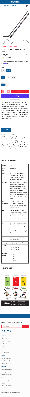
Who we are (4, 338)
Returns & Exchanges (6, 374)
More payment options (15, 99)
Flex (2, 82)
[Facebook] (5, 331)
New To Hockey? (5, 361)
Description (6, 129)
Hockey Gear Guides (6, 358)
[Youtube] (8, 331)
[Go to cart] (27, 6)
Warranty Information (6, 372)
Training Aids (4, 363)
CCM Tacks (4, 46)
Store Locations (5, 352)
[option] (15, 24)
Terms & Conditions (6, 341)
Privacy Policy (4, 343)
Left (3, 70)
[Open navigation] (2, 5)
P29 (8, 77)
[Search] (23, 6)
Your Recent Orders (6, 385)
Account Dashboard (6, 381)
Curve (2, 75)
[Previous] (3, 24)
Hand (2, 67)
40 (3, 85)
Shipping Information (6, 369)
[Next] (27, 24)
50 (7, 85)
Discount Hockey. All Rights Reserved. (14, 392)
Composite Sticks (12, 46)
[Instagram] (10, 331)
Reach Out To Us (5, 350)
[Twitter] (2, 331)
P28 (3, 77)
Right (8, 70)
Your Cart (3, 383)
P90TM (13, 77)
